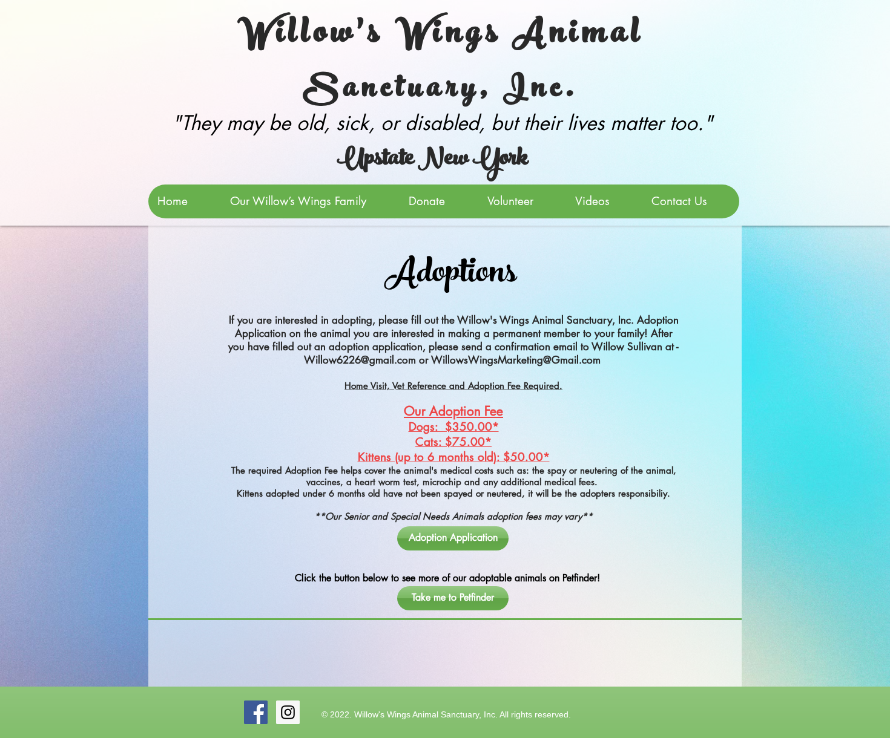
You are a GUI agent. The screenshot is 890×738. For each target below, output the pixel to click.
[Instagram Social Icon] (288, 712)
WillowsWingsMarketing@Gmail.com (516, 360)
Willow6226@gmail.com (360, 360)
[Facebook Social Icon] (256, 712)
